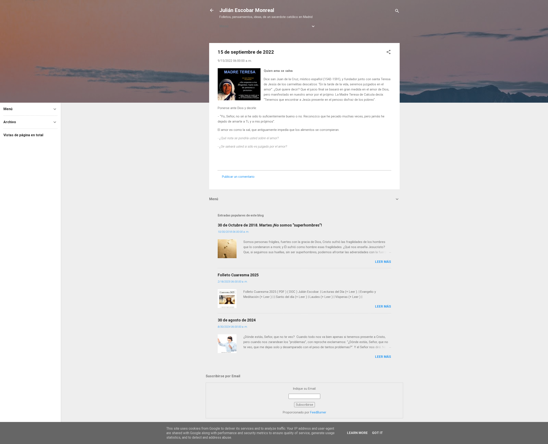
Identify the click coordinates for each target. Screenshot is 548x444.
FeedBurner (318, 412)
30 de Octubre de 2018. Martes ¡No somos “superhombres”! (270, 225)
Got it (377, 433)
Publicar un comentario (238, 177)
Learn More (357, 433)
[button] (388, 52)
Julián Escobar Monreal (246, 10)
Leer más (383, 262)
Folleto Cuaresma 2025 (238, 275)
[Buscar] (397, 11)
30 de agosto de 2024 (237, 320)
